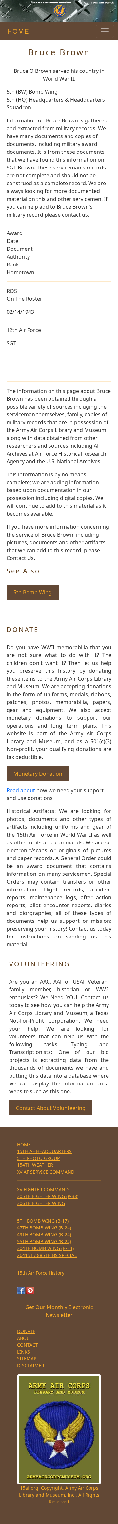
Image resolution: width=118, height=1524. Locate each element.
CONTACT (27, 1345)
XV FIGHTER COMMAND (43, 1189)
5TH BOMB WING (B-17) (43, 1221)
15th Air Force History (40, 1273)
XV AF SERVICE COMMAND (45, 1172)
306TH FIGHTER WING (41, 1203)
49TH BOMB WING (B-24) (44, 1234)
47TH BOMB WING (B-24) (44, 1228)
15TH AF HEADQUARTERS (44, 1151)
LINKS (23, 1352)
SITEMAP (26, 1359)
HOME (16, 31)
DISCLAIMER (30, 1365)
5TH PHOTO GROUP (38, 1158)
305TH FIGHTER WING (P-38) (47, 1196)
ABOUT (24, 1338)
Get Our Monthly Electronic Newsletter (59, 1311)
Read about (21, 790)
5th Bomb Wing (32, 592)
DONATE (26, 1331)
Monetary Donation (37, 773)
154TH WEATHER (35, 1165)
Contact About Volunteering (51, 1108)
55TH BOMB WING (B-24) (44, 1241)
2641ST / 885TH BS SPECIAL (47, 1255)
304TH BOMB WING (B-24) (45, 1248)
